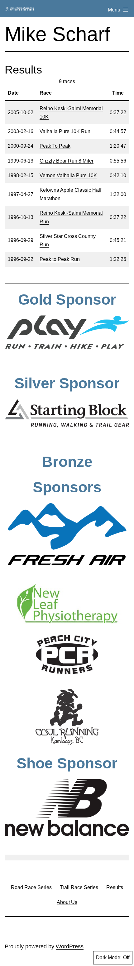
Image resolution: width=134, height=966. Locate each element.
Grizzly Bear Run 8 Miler (66, 160)
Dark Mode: (109, 957)
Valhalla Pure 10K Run (65, 131)
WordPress (70, 946)
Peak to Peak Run (60, 259)
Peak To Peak (55, 146)
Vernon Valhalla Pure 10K (68, 175)
